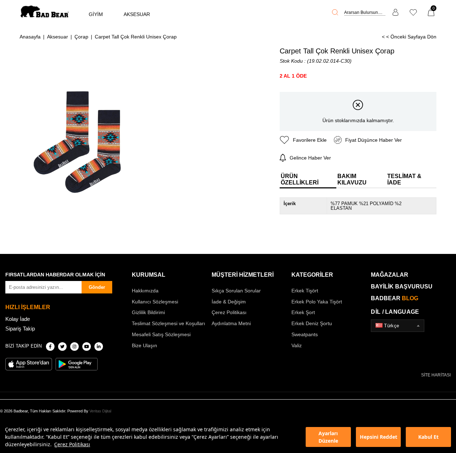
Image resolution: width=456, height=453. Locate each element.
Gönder (97, 287)
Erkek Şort (303, 312)
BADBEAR (394, 298)
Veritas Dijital (100, 411)
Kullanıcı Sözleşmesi (155, 301)
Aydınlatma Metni (231, 323)
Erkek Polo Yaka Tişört (316, 301)
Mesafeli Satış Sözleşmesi (161, 334)
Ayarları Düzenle (328, 437)
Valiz (296, 345)
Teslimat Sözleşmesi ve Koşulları (168, 323)
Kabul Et (428, 436)
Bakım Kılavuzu (352, 179)
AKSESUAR (137, 14)
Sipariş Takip (20, 329)
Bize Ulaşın (144, 345)
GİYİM (96, 14)
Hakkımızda (145, 290)
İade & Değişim (229, 301)
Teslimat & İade (404, 179)
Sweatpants (304, 334)
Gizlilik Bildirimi (148, 312)
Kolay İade (17, 319)
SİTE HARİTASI (436, 375)
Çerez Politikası (72, 444)
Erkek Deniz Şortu (311, 323)
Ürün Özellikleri (299, 179)
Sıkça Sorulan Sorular (236, 290)
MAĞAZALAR (389, 275)
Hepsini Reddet (378, 436)
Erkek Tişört (304, 290)
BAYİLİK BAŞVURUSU (401, 286)
